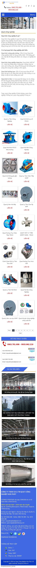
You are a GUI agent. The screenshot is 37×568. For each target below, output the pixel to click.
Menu (32, 15)
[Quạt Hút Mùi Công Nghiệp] (26, 137)
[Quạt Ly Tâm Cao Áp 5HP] (26, 194)
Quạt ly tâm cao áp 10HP (10, 318)
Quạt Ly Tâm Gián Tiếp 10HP (26, 177)
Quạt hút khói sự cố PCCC (26, 120)
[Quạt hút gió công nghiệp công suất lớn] (26, 308)
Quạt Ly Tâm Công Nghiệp (10, 120)
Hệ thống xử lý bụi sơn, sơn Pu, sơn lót (18, 484)
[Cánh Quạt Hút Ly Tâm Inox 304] (10, 251)
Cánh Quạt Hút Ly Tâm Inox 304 (10, 262)
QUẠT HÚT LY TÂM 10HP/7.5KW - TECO (26, 234)
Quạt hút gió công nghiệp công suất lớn (26, 319)
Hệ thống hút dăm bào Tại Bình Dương (18, 438)
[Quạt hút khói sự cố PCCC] (26, 109)
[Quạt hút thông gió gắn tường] (10, 165)
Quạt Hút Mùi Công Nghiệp (27, 148)
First (9, 330)
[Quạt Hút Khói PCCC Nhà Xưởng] (10, 137)
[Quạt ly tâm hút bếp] (10, 194)
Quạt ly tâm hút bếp (10, 204)
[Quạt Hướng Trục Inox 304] (26, 251)
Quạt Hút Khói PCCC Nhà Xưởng (9, 148)
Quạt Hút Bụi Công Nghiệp (26, 291)
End (20, 333)
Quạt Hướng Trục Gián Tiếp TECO (10, 234)
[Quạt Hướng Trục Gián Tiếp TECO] (10, 222)
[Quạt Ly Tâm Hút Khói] (10, 279)
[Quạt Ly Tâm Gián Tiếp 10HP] (26, 165)
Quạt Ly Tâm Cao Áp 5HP (26, 205)
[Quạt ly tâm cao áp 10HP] (10, 308)
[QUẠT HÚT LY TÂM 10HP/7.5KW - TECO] (26, 222)
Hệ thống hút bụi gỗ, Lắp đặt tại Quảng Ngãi (18, 392)
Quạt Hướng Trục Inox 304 (27, 262)
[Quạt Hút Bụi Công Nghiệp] (26, 279)
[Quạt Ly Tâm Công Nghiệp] (10, 109)
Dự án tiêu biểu (13, 369)
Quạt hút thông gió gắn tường (10, 177)
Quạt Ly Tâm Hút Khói (10, 290)
